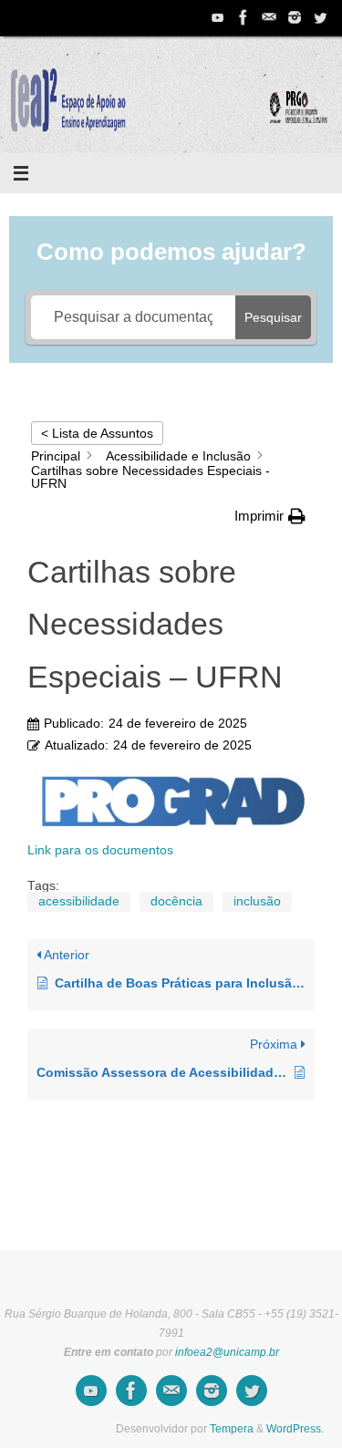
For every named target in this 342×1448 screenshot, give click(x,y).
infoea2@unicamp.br (227, 1352)
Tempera (232, 1428)
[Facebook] (243, 17)
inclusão (257, 901)
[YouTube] (218, 17)
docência (176, 901)
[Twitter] (320, 17)
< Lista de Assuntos (97, 433)
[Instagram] (294, 17)
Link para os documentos (100, 850)
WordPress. (295, 1428)
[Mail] (269, 17)
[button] (270, 516)
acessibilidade (78, 901)
